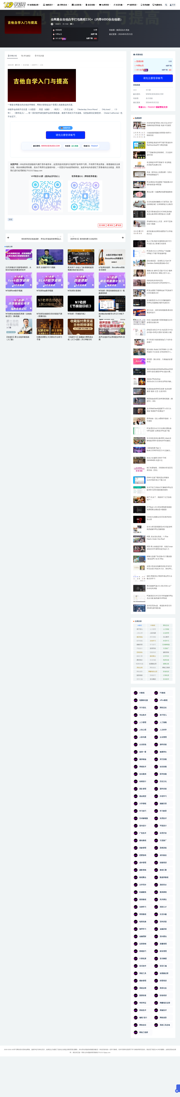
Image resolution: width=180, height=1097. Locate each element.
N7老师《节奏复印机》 (77, 314)
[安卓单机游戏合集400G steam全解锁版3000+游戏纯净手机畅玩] (139, 441)
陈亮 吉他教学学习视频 (46, 267)
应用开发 (153, 648)
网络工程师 (166, 667)
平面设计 (140, 648)
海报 (111, 225)
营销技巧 (153, 675)
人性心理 (140, 633)
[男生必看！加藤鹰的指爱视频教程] (139, 194)
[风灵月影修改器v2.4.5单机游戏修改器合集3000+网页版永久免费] (139, 214)
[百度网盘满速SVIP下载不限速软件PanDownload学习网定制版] (139, 145)
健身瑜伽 (140, 637)
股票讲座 (140, 675)
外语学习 (166, 640)
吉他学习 (58, 24)
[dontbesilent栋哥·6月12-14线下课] (112, 304)
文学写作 (166, 656)
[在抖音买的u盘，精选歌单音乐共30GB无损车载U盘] (139, 610)
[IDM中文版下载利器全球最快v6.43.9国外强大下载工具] (139, 480)
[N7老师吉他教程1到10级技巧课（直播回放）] (50, 301)
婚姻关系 (140, 644)
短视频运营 (152, 663)
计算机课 (166, 675)
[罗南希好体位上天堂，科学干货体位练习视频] (139, 223)
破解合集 (166, 663)
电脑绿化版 (139, 663)
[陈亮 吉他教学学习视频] (50, 257)
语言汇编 (140, 679)
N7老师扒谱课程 (74, 291)
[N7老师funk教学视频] (19, 281)
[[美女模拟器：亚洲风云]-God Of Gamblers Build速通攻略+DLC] (139, 263)
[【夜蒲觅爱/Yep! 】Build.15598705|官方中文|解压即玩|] (139, 450)
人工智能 (166, 629)
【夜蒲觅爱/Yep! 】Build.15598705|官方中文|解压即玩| (159, 450)
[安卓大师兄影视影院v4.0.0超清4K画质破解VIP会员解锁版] (139, 530)
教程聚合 (153, 656)
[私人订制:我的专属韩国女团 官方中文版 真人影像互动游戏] (139, 243)
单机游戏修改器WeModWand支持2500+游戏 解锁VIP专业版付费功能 (160, 371)
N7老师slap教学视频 (45, 291)
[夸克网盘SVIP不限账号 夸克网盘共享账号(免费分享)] (139, 166)
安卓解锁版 (166, 644)
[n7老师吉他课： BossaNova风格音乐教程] (112, 258)
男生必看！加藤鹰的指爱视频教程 (159, 192)
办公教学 (166, 637)
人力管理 (153, 629)
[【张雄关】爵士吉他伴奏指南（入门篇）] (19, 326)
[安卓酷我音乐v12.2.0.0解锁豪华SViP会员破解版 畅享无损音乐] (139, 305)
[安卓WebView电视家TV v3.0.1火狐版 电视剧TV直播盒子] (139, 410)
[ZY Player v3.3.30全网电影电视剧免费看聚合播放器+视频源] (139, 510)
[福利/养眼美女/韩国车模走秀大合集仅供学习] (139, 578)
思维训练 (140, 652)
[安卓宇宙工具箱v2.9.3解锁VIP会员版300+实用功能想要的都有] (139, 490)
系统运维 (140, 667)
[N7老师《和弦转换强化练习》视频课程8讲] (112, 281)
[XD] (52, 24)
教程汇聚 (140, 656)
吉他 (10, 219)
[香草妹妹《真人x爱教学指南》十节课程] (139, 421)
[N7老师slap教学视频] (50, 281)
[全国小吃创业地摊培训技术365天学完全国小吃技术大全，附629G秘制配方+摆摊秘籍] (139, 567)
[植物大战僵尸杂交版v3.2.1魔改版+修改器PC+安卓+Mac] (139, 559)
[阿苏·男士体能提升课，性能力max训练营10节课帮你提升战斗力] (139, 548)
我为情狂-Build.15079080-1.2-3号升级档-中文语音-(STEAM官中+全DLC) (159, 352)
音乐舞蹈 (153, 679)
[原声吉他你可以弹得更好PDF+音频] (112, 334)
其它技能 (153, 637)
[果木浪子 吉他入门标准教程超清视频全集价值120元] (81, 258)
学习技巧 (153, 644)
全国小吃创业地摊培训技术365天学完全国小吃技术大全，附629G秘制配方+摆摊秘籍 (159, 568)
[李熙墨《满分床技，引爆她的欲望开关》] (139, 361)
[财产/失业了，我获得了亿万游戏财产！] (139, 499)
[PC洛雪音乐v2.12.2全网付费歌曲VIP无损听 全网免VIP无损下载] (139, 431)
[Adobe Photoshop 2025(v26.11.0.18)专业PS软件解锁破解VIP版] (139, 382)
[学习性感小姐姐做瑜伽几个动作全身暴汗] (139, 342)
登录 (173, 5)
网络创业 (153, 667)
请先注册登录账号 (65, 135)
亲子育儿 (140, 629)
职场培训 (166, 671)
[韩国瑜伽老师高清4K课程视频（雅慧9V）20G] (139, 402)
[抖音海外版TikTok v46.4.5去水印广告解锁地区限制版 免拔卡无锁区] (139, 126)
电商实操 (166, 660)
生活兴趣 (26, 65)
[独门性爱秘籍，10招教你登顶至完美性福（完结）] (139, 469)
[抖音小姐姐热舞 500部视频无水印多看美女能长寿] (139, 322)
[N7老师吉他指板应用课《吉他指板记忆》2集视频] (19, 305)
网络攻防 (140, 671)
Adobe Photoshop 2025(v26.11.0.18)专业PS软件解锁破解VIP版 (160, 381)
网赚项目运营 (152, 671)
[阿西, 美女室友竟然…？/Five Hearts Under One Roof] (139, 538)
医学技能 (140, 640)
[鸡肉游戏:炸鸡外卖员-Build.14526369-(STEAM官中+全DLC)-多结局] (139, 282)
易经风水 (140, 660)
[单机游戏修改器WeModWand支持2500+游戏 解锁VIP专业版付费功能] (139, 371)
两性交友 (166, 625)
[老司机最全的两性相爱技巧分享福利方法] (139, 232)
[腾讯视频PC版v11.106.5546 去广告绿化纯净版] (139, 588)
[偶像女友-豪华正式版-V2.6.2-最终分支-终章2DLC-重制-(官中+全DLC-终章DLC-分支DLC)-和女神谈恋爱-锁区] (139, 273)
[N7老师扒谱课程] (81, 281)
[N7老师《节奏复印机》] (81, 305)
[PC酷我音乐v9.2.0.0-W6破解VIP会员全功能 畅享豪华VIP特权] (139, 598)
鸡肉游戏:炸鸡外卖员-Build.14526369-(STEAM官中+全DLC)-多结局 (159, 283)
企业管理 (166, 633)
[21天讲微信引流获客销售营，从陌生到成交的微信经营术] (19, 254)
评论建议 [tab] (27, 56)
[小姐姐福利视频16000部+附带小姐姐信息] (139, 135)
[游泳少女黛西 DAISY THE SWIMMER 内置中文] (139, 460)
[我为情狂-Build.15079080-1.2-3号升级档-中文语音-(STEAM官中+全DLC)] (139, 351)
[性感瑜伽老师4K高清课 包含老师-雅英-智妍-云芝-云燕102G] (139, 391)
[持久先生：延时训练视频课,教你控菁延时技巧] (139, 312)
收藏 (103, 225)
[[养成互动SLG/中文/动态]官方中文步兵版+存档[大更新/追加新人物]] (139, 332)
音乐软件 (166, 679)
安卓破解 (146, 5)
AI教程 (140, 625)
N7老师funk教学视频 (14, 291)
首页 (18, 65)
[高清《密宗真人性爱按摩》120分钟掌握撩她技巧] (139, 174)
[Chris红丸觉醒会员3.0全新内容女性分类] (139, 521)
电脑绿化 (158, 5)
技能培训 (153, 652)
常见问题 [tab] (40, 56)
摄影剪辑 (166, 652)
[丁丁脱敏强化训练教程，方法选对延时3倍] (139, 156)
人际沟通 (153, 633)
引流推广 (166, 648)
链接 (119, 225)
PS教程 (152, 625)
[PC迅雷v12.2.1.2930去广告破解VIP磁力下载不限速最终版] (139, 254)
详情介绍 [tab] (13, 56)
